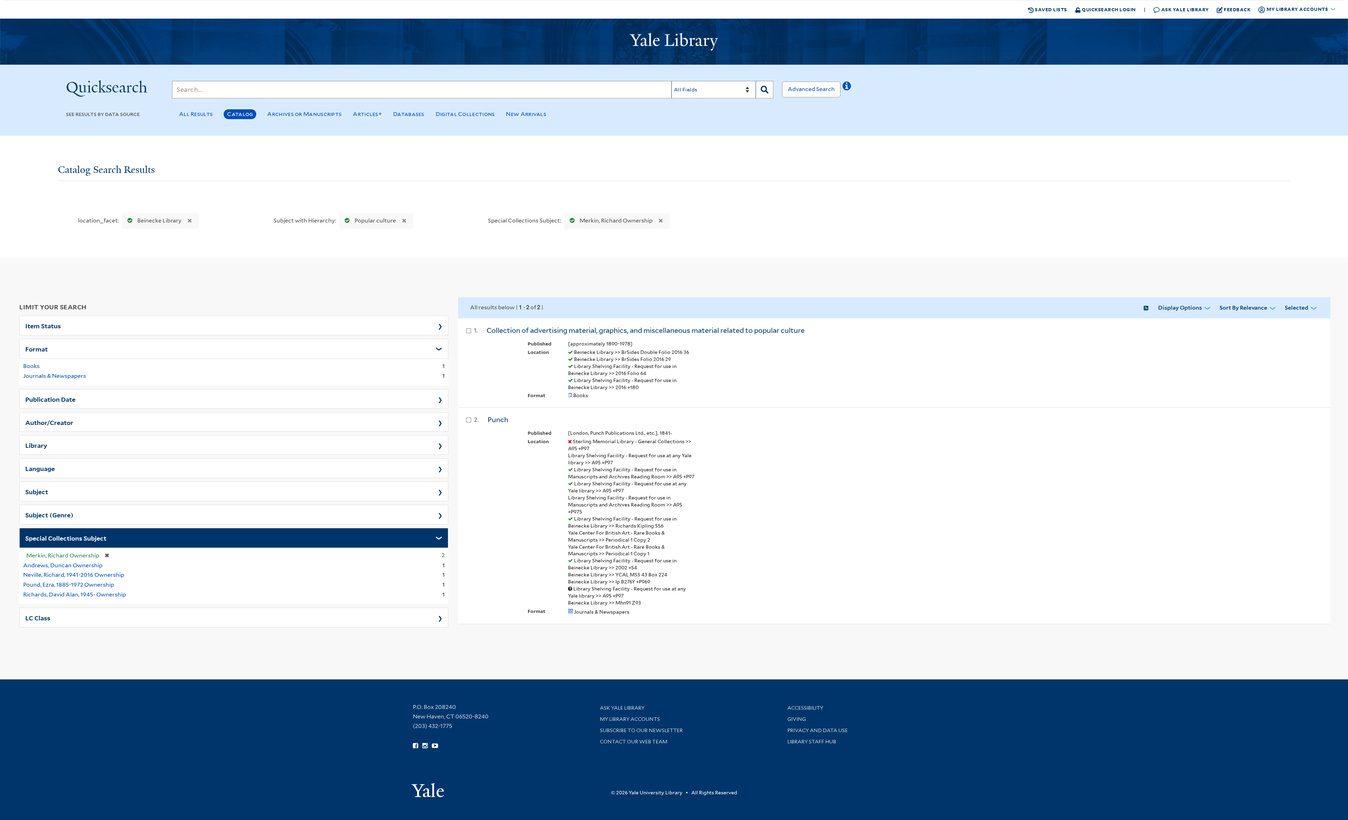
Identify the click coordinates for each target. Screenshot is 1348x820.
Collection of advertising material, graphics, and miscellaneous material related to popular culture (646, 330)
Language (40, 468)
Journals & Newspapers (54, 376)
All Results (196, 114)
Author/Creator (49, 422)
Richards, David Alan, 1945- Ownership (74, 594)
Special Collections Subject (65, 538)
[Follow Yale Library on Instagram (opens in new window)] (425, 746)
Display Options (1180, 307)
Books (31, 366)
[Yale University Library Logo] (674, 41)
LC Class (37, 617)
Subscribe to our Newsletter (641, 730)
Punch (498, 419)
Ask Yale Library (1184, 9)
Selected (1296, 307)
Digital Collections (465, 114)
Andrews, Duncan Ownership (63, 565)
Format (36, 348)
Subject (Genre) (49, 514)
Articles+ (367, 114)
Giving (796, 719)
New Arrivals (526, 114)
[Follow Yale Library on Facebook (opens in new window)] (415, 746)
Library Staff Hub (811, 741)
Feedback (1237, 9)
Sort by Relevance (1243, 307)
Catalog (240, 114)
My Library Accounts (630, 719)
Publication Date (50, 399)
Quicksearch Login (1108, 9)
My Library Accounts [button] (1297, 9)
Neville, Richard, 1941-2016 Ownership (73, 575)
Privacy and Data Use (817, 730)
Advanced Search (811, 89)
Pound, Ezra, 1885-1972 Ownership (68, 584)
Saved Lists (1050, 9)
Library (36, 445)
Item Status (43, 325)
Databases (408, 114)
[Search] (764, 89)
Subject (36, 491)
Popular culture (375, 220)
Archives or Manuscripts (304, 114)
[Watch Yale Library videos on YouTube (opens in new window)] (435, 746)
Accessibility (805, 708)
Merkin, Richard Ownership (616, 220)
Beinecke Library (159, 220)
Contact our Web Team (633, 741)
